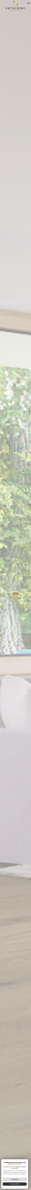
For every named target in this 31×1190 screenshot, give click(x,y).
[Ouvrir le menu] (29, 3)
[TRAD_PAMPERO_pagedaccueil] (15, 10)
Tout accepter (14, 1184)
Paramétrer (14, 1179)
